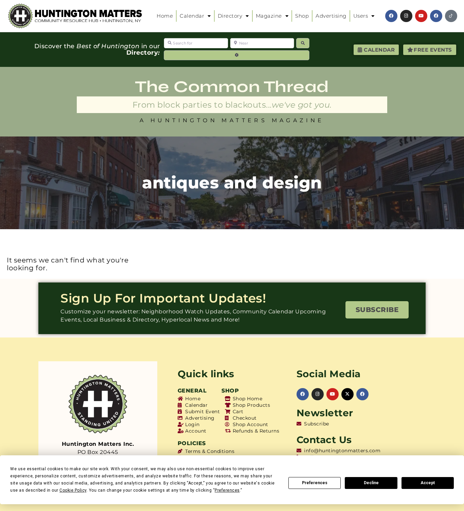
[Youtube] (421, 16)
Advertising (331, 16)
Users (360, 16)
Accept (428, 482)
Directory (230, 16)
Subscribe (377, 310)
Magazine (269, 16)
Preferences (314, 482)
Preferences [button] (227, 490)
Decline (371, 482)
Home (165, 16)
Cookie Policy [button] (73, 490)
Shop (302, 16)
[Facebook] (391, 16)
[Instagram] (406, 16)
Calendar (192, 16)
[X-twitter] (347, 394)
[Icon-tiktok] (451, 16)
